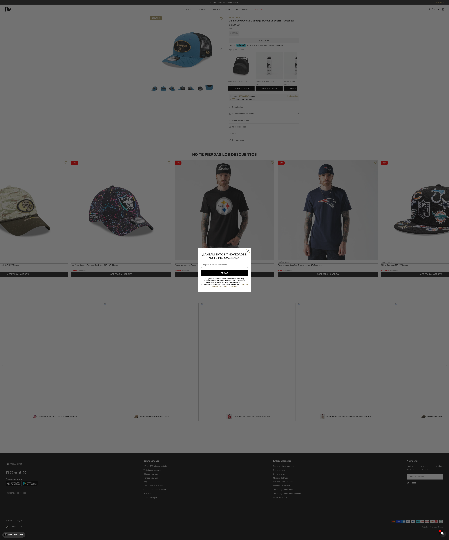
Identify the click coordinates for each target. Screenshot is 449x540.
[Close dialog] (248, 251)
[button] (13, 535)
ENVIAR (224, 273)
